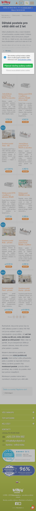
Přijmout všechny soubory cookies (18, 65)
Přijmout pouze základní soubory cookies (18, 70)
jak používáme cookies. (24, 60)
